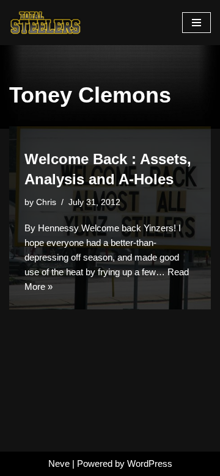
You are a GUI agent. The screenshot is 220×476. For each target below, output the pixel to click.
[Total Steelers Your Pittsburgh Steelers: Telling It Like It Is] (45, 23)
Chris (46, 202)
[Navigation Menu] (196, 22)
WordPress (149, 463)
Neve (59, 463)
